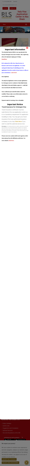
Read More (4, 59)
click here (11, 140)
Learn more (14, 72)
